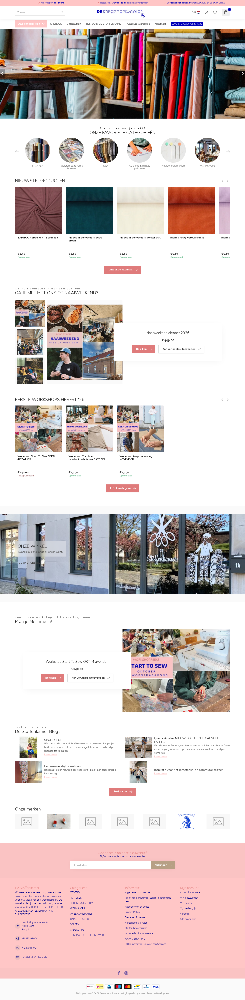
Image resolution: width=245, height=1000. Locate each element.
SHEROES (56, 23)
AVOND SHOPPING (135, 938)
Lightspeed (128, 993)
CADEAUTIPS (77, 929)
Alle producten (188, 919)
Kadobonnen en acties (137, 906)
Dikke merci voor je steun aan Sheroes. (146, 944)
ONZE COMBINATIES (81, 913)
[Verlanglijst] (215, 12)
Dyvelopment (162, 993)
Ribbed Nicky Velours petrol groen (86, 239)
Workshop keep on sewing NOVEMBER (136, 458)
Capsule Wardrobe (138, 23)
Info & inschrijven (120, 488)
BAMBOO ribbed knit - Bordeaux (38, 237)
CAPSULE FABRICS (80, 919)
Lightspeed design (144, 993)
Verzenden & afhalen (136, 922)
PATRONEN (76, 897)
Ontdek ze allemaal (120, 269)
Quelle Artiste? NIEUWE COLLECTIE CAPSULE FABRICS (186, 740)
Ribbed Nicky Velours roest (187, 237)
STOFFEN (75, 892)
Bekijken (141, 349)
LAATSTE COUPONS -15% (187, 23)
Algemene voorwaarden (138, 892)
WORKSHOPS (77, 908)
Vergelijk (184, 913)
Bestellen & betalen (135, 917)
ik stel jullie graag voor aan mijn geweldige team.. (148, 899)
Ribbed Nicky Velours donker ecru (140, 237)
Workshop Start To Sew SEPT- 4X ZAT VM (37, 458)
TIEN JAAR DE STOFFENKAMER (104, 23)
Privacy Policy (132, 912)
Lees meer (50, 754)
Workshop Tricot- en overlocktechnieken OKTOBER (87, 458)
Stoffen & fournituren (136, 928)
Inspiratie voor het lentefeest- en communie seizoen (189, 770)
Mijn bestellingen (189, 897)
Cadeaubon (74, 23)
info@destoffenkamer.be (35, 957)
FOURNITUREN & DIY (81, 903)
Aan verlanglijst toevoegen (179, 349)
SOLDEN (74, 924)
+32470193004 (30, 938)
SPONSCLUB (53, 740)
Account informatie (190, 892)
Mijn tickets (186, 903)
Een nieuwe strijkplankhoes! (62, 766)
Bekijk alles (120, 791)
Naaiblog (160, 23)
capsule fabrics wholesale (139, 933)
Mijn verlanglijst (188, 908)
